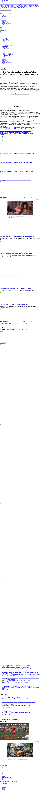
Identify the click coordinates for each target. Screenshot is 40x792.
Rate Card (4, 778)
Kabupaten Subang (8, 35)
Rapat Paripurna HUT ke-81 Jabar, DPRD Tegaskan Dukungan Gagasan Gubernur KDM (17, 127)
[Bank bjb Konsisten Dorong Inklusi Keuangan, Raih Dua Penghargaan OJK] (17, 665)
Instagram (4, 784)
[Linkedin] (2, 771)
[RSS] (2, 774)
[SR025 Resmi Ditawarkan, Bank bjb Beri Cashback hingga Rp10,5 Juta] (16, 680)
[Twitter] (2, 768)
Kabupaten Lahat (7, 53)
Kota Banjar (6, 38)
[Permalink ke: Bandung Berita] (1, 77)
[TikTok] (2, 773)
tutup (1, 29)
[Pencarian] (0, 12)
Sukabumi (6, 39)
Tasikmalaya (6, 42)
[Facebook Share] (2, 136)
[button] (10, 10)
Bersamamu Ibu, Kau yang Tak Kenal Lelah (10, 719)
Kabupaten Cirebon (8, 45)
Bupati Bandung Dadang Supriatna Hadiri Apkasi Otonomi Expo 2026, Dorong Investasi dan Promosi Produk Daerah (19, 3)
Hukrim (3, 64)
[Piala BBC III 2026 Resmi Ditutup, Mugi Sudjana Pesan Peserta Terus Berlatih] (17, 683)
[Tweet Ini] (2, 138)
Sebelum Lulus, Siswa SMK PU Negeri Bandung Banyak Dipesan (14, 709)
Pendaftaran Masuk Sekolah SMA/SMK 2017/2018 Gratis (13, 715)
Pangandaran (7, 41)
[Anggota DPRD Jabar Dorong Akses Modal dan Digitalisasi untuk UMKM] (6, 187)
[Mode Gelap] (0, 11)
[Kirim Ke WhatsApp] (2, 141)
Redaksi (3, 776)
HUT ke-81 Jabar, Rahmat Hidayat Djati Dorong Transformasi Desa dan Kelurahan (16, 129)
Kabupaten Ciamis (7, 40)
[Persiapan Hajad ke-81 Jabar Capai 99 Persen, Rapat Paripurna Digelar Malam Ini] (6, 161)
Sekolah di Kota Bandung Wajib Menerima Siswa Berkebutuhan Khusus (16, 712)
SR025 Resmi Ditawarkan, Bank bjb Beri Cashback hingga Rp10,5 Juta (23, 6)
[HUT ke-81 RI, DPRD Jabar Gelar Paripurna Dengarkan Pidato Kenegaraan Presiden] (6, 196)
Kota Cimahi (6, 48)
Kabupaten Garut (7, 37)
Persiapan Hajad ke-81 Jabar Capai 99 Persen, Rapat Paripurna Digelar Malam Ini (16, 128)
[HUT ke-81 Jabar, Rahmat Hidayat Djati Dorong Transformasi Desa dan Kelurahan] (6, 170)
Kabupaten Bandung (8, 49)
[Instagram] (2, 770)
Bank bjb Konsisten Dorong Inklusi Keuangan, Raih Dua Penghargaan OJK (14, 2)
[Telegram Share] (2, 140)
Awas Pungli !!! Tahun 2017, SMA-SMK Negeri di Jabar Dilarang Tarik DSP (16, 705)
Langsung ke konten (4, 0)
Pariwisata (4, 63)
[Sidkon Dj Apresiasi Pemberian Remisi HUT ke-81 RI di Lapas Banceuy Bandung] (6, 179)
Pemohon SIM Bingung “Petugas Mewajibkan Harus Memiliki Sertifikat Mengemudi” (18, 702)
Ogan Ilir (6, 56)
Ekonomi (4, 59)
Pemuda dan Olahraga (6, 62)
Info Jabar (4, 34)
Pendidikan (4, 57)
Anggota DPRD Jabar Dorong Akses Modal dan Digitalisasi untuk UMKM (14, 132)
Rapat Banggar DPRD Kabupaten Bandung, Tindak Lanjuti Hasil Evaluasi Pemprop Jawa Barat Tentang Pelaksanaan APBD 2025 (19, 5)
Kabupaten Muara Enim (8, 54)
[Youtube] (2, 772)
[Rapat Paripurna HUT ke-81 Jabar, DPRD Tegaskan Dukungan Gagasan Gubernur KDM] (6, 152)
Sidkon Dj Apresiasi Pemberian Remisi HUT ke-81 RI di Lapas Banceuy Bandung (15, 131)
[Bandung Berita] (3, 8)
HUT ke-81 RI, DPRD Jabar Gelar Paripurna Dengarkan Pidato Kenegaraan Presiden (16, 133)
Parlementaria (5, 61)
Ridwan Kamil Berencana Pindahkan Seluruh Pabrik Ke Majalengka (15, 698)
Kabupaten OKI (7, 55)
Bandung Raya (5, 46)
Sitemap (3, 779)
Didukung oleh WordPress (5, 781)
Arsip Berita (4, 783)
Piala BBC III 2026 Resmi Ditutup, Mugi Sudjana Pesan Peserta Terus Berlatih (19, 7)
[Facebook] (2, 767)
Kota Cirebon (6, 44)
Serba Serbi (4, 60)
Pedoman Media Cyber (6, 777)
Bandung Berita (3, 78)
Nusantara (4, 52)
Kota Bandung (7, 47)
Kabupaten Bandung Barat (9, 51)
